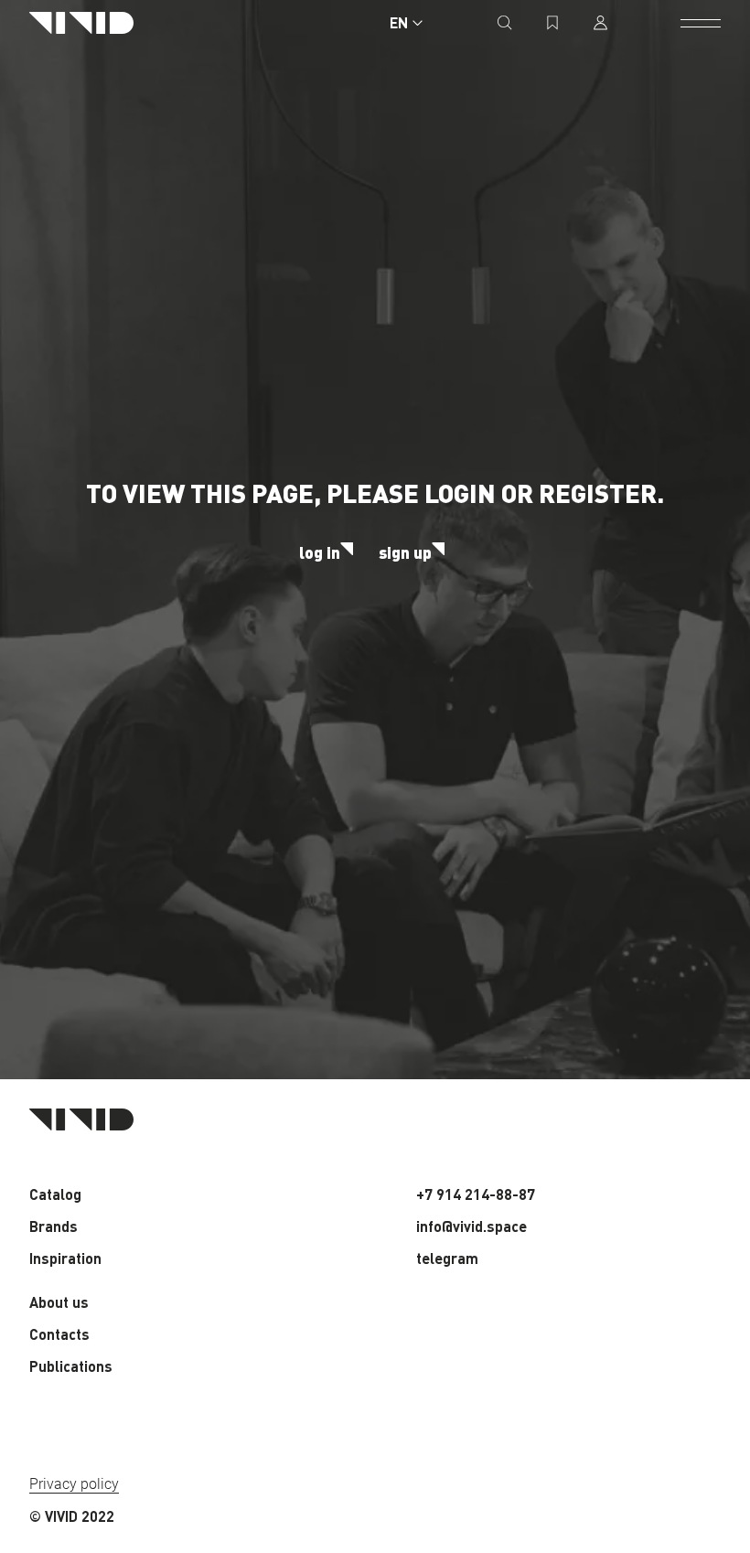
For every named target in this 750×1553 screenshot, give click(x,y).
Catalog (55, 1194)
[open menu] (700, 22)
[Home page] (81, 23)
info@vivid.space (471, 1226)
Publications (70, 1366)
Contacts (59, 1334)
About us (59, 1302)
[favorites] (552, 22)
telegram (447, 1258)
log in (319, 552)
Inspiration (65, 1258)
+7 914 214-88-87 (475, 1194)
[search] (505, 22)
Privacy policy (74, 1484)
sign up (405, 552)
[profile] (600, 22)
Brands (53, 1226)
